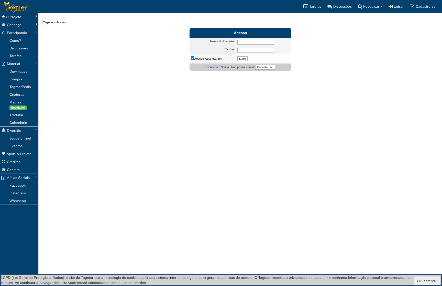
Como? (15, 40)
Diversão (13, 131)
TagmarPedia (20, 87)
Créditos (13, 162)
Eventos (16, 146)
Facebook (17, 185)
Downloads (18, 71)
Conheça (13, 25)
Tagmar (48, 22)
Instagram (17, 193)
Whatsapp (17, 201)
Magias (17, 104)
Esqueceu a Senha (217, 67)
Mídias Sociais (17, 178)
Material (13, 64)
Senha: (230, 49)
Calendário (18, 123)
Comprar (16, 79)
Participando (16, 33)
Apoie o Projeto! (19, 154)
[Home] (4, 6)
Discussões (18, 48)
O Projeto (13, 17)
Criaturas (16, 94)
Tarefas (15, 56)
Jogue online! (20, 138)
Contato (13, 170)
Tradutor (16, 115)
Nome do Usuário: (222, 41)
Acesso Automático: (208, 58)
